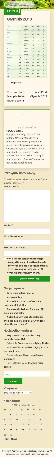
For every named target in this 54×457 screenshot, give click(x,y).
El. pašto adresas (14, 236)
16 (11, 424)
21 (40, 424)
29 (5, 434)
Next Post (40, 92)
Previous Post (16, 92)
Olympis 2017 (38, 96)
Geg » (14, 439)
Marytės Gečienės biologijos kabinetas (30, 451)
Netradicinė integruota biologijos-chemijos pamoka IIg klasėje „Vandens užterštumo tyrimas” (24, 321)
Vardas (8, 225)
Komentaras (11, 186)
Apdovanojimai (15, 297)
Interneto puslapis (14, 247)
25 (22, 429)
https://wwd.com (16, 335)
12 (28, 419)
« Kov (7, 439)
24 (16, 429)
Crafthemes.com (40, 454)
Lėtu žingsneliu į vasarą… (20, 293)
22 (5, 429)
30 (11, 434)
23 (11, 429)
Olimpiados (16, 82)
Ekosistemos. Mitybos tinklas (33, 343)
